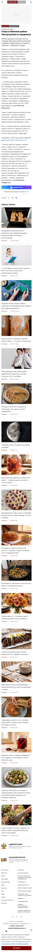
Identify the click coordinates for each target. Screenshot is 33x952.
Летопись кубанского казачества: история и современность (24, 877)
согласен (16, 948)
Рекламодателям (23, 901)
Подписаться (18, 187)
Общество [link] (4, 240)
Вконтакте (12, 916)
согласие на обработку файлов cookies (14, 944)
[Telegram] (12, 197)
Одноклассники (16, 916)
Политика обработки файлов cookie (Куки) (24, 911)
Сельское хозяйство (7, 900)
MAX (27, 192)
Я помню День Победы (24, 891)
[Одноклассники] (8, 197)
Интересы (4, 903)
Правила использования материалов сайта (23, 906)
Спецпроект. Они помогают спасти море (24, 894)
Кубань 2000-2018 (23, 885)
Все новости (4, 870)
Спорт (3, 885)
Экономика (4, 879)
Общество (5, 26)
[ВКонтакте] (4, 197)
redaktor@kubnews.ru (17, 928)
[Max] (16, 197)
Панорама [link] (4, 344)
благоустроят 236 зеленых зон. (16, 140)
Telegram (20, 916)
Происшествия (5, 882)
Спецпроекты (22, 882)
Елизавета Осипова (7, 29)
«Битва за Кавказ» (23, 873)
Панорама (21, 870)
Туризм (3, 897)
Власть (3, 876)
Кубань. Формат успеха (25, 888)
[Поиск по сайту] (31, 2)
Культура (4, 888)
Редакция (21, 898)
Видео (3, 894)
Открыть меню (2, 2)
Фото (2, 891)
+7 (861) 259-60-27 (16, 926)
